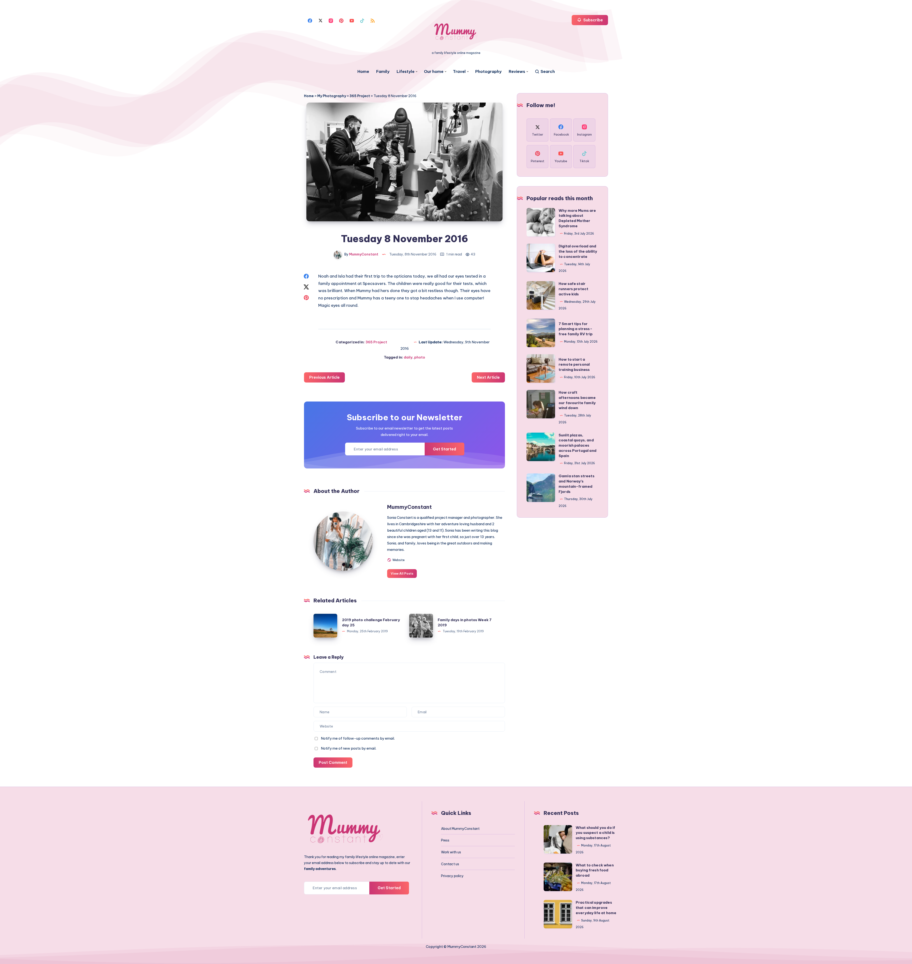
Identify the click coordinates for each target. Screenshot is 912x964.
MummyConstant (409, 507)
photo (419, 357)
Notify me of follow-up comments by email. (358, 738)
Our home (433, 71)
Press (445, 840)
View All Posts (402, 573)
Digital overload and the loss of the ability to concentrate (578, 251)
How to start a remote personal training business (574, 364)
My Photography (331, 96)
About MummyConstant (460, 829)
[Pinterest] (341, 20)
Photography (488, 71)
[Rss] (372, 20)
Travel (459, 71)
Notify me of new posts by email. (348, 748)
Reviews (517, 71)
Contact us (450, 864)
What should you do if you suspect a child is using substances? (595, 832)
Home (363, 71)
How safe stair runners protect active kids (573, 288)
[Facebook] (310, 20)
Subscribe (592, 20)
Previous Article (324, 377)
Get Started (444, 449)
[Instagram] (330, 20)
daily (408, 357)
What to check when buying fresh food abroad (595, 870)
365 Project (360, 96)
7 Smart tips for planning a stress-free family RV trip (576, 328)
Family (383, 71)
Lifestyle (405, 71)
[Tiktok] (362, 20)
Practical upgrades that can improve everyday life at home (596, 907)
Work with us (451, 852)
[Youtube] (351, 20)
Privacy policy (452, 876)
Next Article (488, 377)
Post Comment (333, 762)
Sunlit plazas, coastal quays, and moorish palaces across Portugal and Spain (577, 445)
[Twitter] (320, 20)
